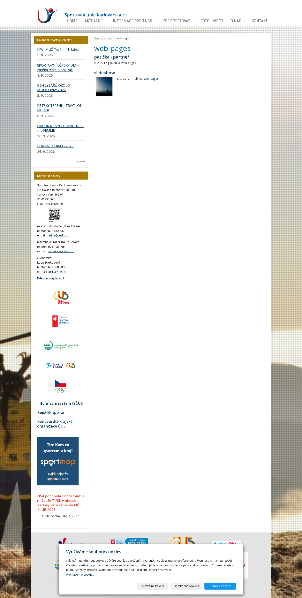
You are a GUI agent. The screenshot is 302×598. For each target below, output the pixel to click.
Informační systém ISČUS (60, 403)
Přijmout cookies (220, 586)
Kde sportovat (177, 20)
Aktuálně (94, 20)
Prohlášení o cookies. (80, 574)
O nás (236, 20)
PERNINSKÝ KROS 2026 (55, 146)
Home (72, 20)
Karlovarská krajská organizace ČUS (55, 424)
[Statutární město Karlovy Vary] (226, 543)
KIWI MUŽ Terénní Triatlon (58, 49)
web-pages (128, 63)
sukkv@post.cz (57, 272)
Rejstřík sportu (50, 412)
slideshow (104, 73)
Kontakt (259, 20)
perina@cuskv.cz (58, 235)
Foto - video (212, 20)
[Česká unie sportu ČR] (61, 297)
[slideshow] (104, 86)
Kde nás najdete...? (50, 278)
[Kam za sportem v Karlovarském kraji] (58, 461)
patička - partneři (112, 57)
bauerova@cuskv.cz (61, 251)
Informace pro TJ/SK (133, 20)
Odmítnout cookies (186, 586)
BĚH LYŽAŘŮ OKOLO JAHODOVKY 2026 (53, 87)
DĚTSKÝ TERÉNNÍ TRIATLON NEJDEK (60, 107)
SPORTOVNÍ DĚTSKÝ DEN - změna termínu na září (58, 67)
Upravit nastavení (152, 586)
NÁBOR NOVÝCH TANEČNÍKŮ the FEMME (60, 128)
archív (81, 162)
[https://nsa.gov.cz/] (60, 321)
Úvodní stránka (103, 38)
